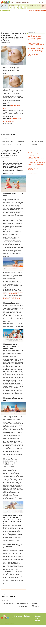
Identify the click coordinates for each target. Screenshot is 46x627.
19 (17, 7)
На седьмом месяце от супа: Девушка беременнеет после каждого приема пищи (12, 120)
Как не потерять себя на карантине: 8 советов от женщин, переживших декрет (36, 45)
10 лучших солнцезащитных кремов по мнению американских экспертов (11, 298)
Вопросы (24, 2)
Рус (39, 2)
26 (26, 7)
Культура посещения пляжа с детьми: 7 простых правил (35, 35)
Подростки (26, 618)
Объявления (18, 2)
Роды (43, 5)
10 (21, 6)
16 (13, 7)
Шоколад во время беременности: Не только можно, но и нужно (12, 107)
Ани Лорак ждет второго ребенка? (34, 54)
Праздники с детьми (16, 617)
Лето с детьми (4, 594)
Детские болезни (27, 616)
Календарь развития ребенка (33, 5)
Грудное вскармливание (17, 616)
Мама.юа (2, 31)
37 (22, 8)
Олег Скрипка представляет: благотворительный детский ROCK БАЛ (35, 40)
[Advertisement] (23, 20)
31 (14, 8)
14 (10, 7)
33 (17, 8)
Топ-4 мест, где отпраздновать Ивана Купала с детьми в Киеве (36, 51)
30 (13, 8)
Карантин (2, 10)
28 (10, 8)
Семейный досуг (10, 31)
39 (25, 8)
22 (21, 7)
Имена (43, 6)
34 (18, 8)
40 (26, 8)
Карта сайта (38, 616)
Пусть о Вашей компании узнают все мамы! (37, 10)
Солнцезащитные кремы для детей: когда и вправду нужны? (13, 292)
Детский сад (26, 617)
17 (14, 7)
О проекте (37, 615)
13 (9, 7)
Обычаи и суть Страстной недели (36, 48)
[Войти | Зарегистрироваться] (45, 2)
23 (22, 7)
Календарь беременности (14, 5)
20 (18, 7)
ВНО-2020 (7, 10)
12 (23, 6)
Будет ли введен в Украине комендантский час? (35, 172)
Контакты (37, 618)
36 (21, 8)
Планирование (4, 5)
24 (23, 7)
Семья (12, 2)
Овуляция (2, 6)
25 (25, 7)
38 (23, 8)
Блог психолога (15, 618)
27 (9, 8)
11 (22, 6)
